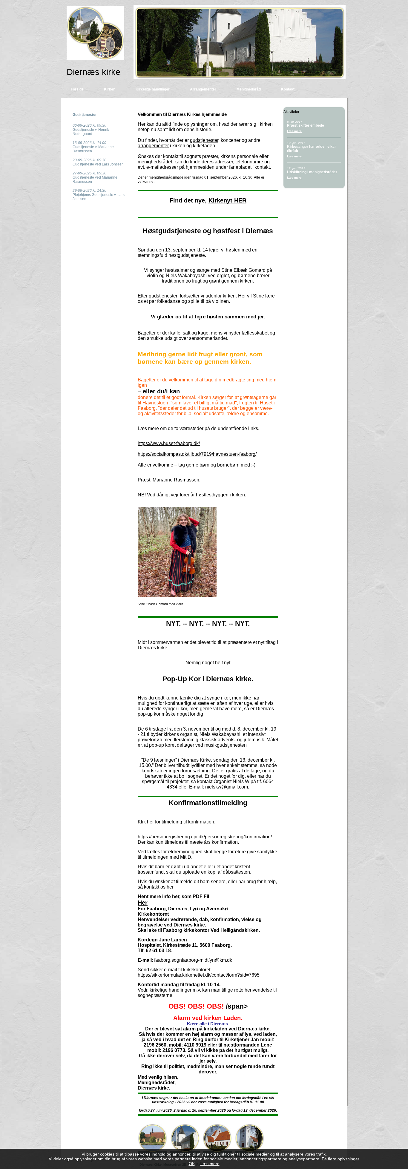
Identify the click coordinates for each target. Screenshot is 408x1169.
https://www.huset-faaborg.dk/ (169, 443)
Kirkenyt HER (227, 200)
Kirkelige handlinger (153, 89)
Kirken (109, 89)
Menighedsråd (249, 89)
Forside (77, 89)
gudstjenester (204, 140)
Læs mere (294, 131)
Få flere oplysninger (340, 1158)
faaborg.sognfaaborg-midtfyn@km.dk (193, 960)
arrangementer (153, 145)
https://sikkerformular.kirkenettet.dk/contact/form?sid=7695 (199, 975)
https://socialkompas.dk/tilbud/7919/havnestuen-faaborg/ (197, 454)
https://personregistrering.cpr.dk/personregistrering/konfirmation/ (205, 836)
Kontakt (288, 89)
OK (192, 1163)
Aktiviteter (291, 112)
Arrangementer (203, 89)
